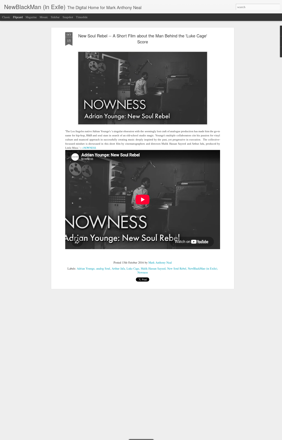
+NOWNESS (89, 148)
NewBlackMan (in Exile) (202, 268)
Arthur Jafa (118, 268)
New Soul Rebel (176, 268)
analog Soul (103, 268)
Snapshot (68, 17)
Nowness (142, 272)
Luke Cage (133, 268)
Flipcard (18, 17)
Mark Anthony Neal (160, 262)
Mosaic (44, 17)
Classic (6, 17)
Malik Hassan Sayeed (153, 268)
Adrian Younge (86, 268)
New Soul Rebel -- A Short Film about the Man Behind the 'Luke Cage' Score (142, 39)
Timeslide (82, 17)
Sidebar (55, 17)
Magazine (31, 17)
